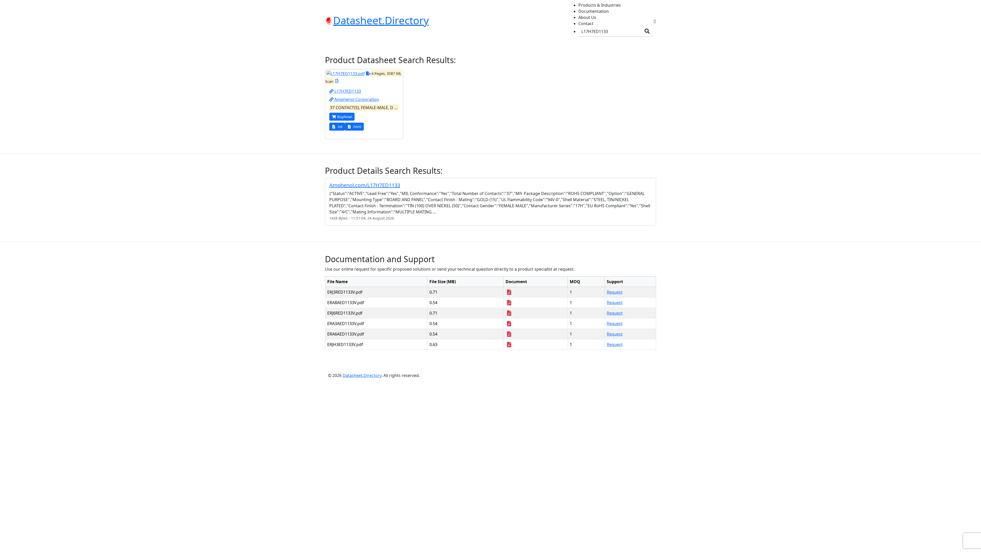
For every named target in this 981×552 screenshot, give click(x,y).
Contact (585, 23)
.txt (340, 126)
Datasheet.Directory (362, 375)
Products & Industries (599, 5)
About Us (587, 17)
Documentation (593, 11)
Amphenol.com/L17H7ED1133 (364, 185)
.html (357, 126)
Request (615, 292)
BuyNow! (344, 116)
